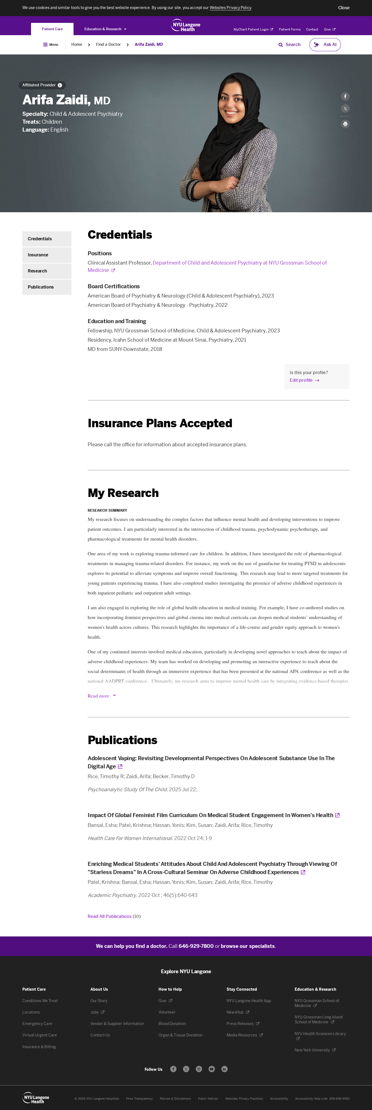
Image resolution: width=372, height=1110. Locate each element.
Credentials (40, 238)
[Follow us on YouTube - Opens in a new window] (212, 1069)
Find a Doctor (108, 44)
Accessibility (279, 1098)
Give (328, 29)
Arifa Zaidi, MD (149, 44)
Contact (312, 29)
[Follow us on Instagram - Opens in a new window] (199, 1069)
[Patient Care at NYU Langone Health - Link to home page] (186, 25)
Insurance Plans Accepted (160, 423)
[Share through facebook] (345, 96)
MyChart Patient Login (251, 29)
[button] (344, 8)
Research (37, 271)
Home (76, 44)
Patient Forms (290, 29)
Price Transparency (139, 1098)
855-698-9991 (340, 1098)
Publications (41, 287)
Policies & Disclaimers (175, 1098)
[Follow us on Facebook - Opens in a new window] (173, 1069)
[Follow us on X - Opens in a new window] (186, 1069)
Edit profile (301, 380)
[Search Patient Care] (280, 44)
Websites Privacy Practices (244, 1098)
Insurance (38, 254)
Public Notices (208, 1098)
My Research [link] (123, 493)
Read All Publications (114, 916)
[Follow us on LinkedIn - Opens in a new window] (224, 1069)
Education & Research (103, 29)
